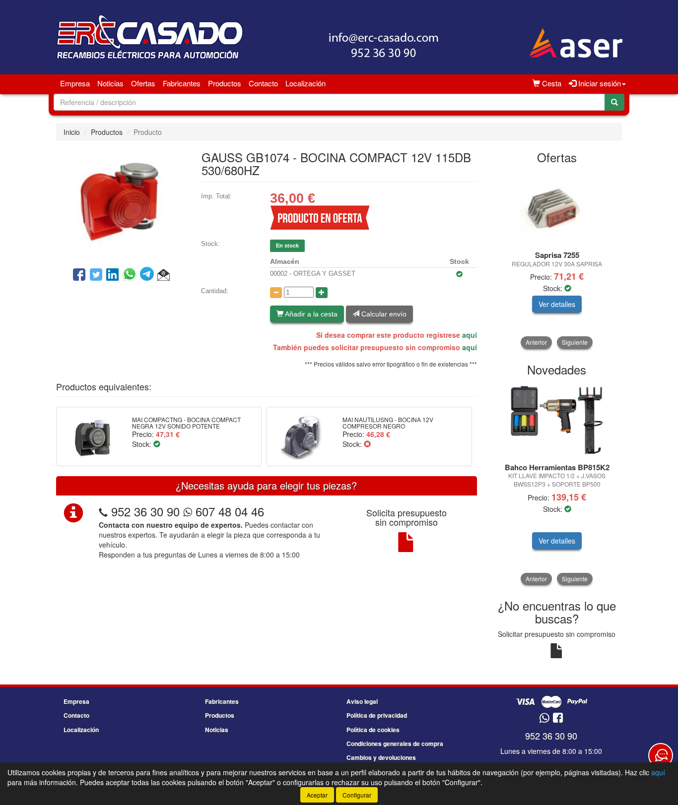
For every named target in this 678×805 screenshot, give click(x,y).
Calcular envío (383, 314)
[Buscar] (614, 102)
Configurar (356, 795)
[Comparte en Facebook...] (79, 275)
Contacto (263, 83)
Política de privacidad (376, 715)
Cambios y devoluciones (381, 757)
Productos (224, 83)
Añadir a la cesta (310, 314)
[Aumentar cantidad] (322, 292)
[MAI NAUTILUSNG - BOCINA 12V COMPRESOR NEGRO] (301, 436)
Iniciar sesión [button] (598, 83)
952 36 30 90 (145, 511)
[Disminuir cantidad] (276, 292)
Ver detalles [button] (557, 304)
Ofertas (143, 83)
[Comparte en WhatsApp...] (131, 275)
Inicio (72, 132)
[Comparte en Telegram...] (148, 275)
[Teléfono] (103, 511)
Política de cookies (373, 729)
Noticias (110, 83)
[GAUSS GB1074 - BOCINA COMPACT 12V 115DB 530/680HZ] (121, 203)
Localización (305, 83)
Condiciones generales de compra (394, 743)
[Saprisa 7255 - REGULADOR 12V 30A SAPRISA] (557, 208)
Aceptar (317, 795)
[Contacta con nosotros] (660, 755)
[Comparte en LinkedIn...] (112, 275)
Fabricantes (182, 83)
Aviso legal (362, 701)
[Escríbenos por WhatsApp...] (544, 718)
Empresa (75, 83)
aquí (469, 335)
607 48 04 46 (228, 511)
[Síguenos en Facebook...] (557, 718)
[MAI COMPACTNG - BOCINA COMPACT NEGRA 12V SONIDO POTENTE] (91, 436)
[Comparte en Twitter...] (96, 275)
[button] (163, 275)
